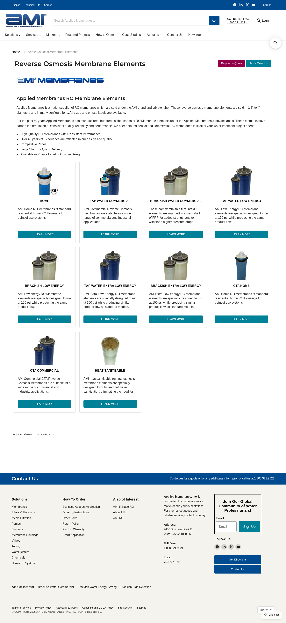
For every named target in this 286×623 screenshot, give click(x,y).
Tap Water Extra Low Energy (110, 285)
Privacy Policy (43, 607)
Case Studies (131, 34)
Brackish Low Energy (44, 285)
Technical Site (32, 5)
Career (48, 5)
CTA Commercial (44, 370)
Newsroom (195, 34)
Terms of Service (21, 607)
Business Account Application (81, 506)
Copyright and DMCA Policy (98, 607)
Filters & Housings (23, 512)
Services (32, 34)
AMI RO (118, 518)
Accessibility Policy (67, 607)
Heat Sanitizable (110, 370)
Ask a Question (258, 63)
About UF (119, 512)
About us (153, 34)
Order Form (69, 518)
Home (16, 52)
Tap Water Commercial (110, 201)
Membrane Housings (25, 535)
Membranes (19, 506)
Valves (16, 540)
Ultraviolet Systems (24, 563)
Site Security (125, 607)
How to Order (105, 34)
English (267, 4)
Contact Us (174, 34)
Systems (17, 529)
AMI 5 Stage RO (123, 506)
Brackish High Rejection (135, 587)
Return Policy (71, 523)
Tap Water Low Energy (241, 201)
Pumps (16, 523)
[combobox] (130, 20)
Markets (52, 34)
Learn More (45, 234)
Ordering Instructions (75, 512)
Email (220, 518)
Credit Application (73, 535)
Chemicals (18, 557)
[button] (275, 43)
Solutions (12, 34)
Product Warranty (73, 529)
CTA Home (241, 285)
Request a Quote (231, 63)
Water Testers (20, 551)
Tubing (16, 546)
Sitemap (141, 607)
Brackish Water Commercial (176, 201)
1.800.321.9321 (237, 22)
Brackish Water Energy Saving (97, 587)
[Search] (214, 20)
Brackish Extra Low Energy (176, 285)
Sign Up (249, 527)
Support (16, 5)
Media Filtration (21, 518)
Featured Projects (77, 34)
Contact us (176, 478)
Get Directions (238, 559)
